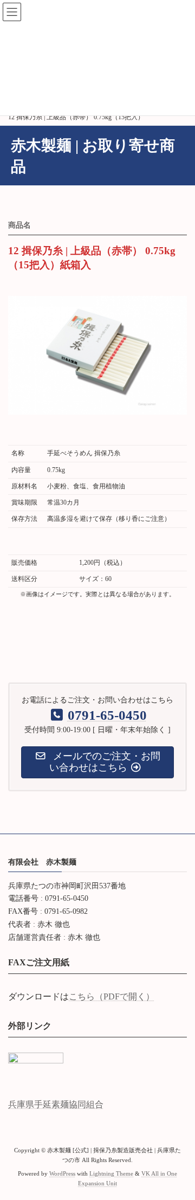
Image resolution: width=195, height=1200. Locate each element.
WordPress (62, 1174)
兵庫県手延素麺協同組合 (55, 1104)
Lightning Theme (111, 1174)
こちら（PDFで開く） (111, 996)
